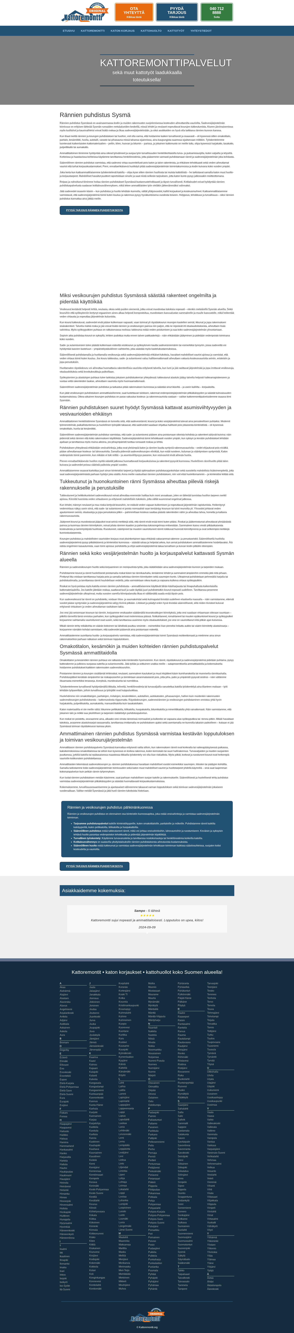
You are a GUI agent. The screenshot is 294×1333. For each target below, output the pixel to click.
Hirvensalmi (66, 1204)
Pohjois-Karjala (156, 1211)
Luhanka (123, 1200)
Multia (151, 983)
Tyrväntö (212, 1057)
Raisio (181, 1020)
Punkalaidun (155, 1263)
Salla (180, 1112)
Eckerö (63, 1057)
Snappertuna (185, 1197)
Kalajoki (93, 1072)
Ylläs (210, 1255)
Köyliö (122, 1075)
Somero (182, 1211)
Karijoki (93, 1112)
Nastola (152, 1035)
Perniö (151, 1156)
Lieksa (122, 1160)
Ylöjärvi (211, 1266)
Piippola (152, 1186)
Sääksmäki (184, 1263)
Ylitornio (211, 1248)
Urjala (210, 1079)
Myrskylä (153, 1005)
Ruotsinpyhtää (186, 1082)
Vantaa (211, 1141)
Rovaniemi (184, 1071)
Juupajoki (94, 1027)
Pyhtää (152, 1274)
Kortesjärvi (124, 990)
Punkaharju (154, 1259)
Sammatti (183, 1123)
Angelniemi (66, 1009)
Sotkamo (182, 1219)
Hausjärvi (65, 1179)
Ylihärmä (212, 1237)
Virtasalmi (212, 1219)
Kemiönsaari (96, 1174)
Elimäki (64, 1061)
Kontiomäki (95, 1288)
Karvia (92, 1138)
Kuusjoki (123, 1049)
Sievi (180, 1160)
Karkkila (93, 1127)
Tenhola (211, 998)
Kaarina (93, 1057)
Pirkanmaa (154, 1193)
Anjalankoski (67, 1013)
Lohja (122, 1178)
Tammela (183, 1285)
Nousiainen (154, 1053)
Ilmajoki (64, 1260)
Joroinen (94, 1005)
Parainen (153, 1127)
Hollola (64, 1208)
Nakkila (152, 1031)
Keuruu (93, 1204)
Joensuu (94, 998)
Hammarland (67, 1146)
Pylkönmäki (184, 994)
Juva (91, 1031)
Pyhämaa (153, 1285)
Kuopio (122, 1023)
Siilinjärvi (183, 1174)
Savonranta (184, 1149)
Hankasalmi (66, 1149)
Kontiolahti (95, 1285)
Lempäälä (124, 1145)
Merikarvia (124, 1263)
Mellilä (122, 1255)
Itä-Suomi (65, 1289)
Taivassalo (183, 1281)
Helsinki (64, 1190)
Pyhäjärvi (153, 1281)
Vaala (210, 1112)
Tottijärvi (211, 1031)
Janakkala (94, 994)
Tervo (210, 1001)
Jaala (92, 987)
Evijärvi (64, 1105)
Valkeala (212, 1127)
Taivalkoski (184, 1278)
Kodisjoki (94, 1259)
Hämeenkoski (67, 1230)
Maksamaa (125, 1244)
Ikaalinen (65, 1256)
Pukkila (152, 1252)
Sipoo (181, 1185)
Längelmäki (125, 1226)
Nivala (151, 1042)
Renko (181, 1053)
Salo (180, 1116)
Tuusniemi (213, 1046)
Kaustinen (94, 1156)
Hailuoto (64, 1131)
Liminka (123, 1171)
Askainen (65, 1027)
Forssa (63, 1116)
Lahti (121, 1082)
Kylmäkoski (125, 1053)
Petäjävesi (154, 1167)
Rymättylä (183, 1093)
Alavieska (65, 1002)
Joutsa (92, 1009)
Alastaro (64, 998)
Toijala (210, 1020)
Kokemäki (94, 1263)
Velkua (211, 1167)
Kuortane (124, 1031)
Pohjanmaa (154, 1204)
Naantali (152, 1027)
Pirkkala (152, 1197)
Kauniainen (95, 1152)
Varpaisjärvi (213, 1149)
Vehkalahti (213, 1156)
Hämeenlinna (67, 1238)
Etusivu (69, 30)
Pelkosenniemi (156, 1142)
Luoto (122, 1215)
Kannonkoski (96, 1097)
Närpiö (152, 1075)
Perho (151, 1149)
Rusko (181, 1090)
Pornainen (154, 1237)
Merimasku (125, 1266)
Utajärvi (211, 1082)
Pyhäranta (183, 983)
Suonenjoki (184, 1248)
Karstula (93, 1130)
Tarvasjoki (212, 983)
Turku (210, 1035)
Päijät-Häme (184, 998)
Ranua (181, 1031)
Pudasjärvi (154, 1248)
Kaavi (92, 1061)
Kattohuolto (151, 30)
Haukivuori (66, 1175)
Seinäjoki (183, 1156)
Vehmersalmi (214, 1163)
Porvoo (152, 1241)
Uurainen (212, 1093)
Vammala (212, 1134)
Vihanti (211, 1185)
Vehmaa (211, 1160)
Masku (122, 1252)
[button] (62, 925)
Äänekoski (213, 1289)
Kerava (93, 1182)
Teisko (210, 990)
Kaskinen (94, 1141)
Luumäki (123, 1218)
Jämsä (92, 1042)
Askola (63, 1031)
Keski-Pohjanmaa (99, 1189)
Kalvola (93, 1079)
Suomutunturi (185, 1244)
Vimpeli (211, 1208)
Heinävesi (65, 1186)
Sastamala (183, 1130)
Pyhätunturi (184, 990)
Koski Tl (123, 994)
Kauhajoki (94, 1145)
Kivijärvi (93, 1255)
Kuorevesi (124, 1027)
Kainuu (93, 1064)
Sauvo (181, 1138)
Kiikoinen (94, 1222)
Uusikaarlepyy (215, 1097)
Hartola (64, 1160)
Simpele (182, 1182)
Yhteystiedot (201, 30)
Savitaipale (184, 1141)
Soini (180, 1204)
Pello (151, 1145)
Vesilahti (212, 1174)
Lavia (122, 1127)
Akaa (62, 987)
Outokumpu (154, 1105)
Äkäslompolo (214, 1285)
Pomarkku (153, 1230)
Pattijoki (152, 1138)
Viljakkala (212, 1200)
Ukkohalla (212, 1071)
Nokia (151, 1046)
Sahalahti (183, 1108)
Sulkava (182, 1222)
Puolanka (153, 1266)
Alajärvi (64, 994)
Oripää (152, 1090)
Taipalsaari (184, 1274)
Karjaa (92, 1119)
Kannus (93, 1101)
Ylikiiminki (212, 1241)
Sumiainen (184, 1226)
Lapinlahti (124, 1101)
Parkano (152, 1134)
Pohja (151, 1200)
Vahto (210, 1119)
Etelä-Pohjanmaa (69, 1087)
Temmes (211, 994)
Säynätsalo (184, 1259)
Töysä (210, 1064)
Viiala (210, 1193)
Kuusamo (124, 1046)
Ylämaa (211, 1259)
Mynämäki (153, 1001)
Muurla (152, 998)
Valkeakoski (213, 1123)
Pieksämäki (154, 1171)
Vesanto (211, 1171)
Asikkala (64, 1024)
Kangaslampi (96, 1086)
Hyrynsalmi (66, 1223)
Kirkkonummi (96, 1233)
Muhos (122, 1288)
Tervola (211, 1005)
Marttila (123, 1248)
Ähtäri (210, 1281)
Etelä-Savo (66, 1090)
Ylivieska (212, 1252)
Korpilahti (124, 983)
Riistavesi (183, 1060)
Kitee (92, 1241)
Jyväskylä (94, 1035)
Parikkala (153, 1131)
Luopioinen (125, 1207)
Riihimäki (183, 1057)
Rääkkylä (183, 1097)
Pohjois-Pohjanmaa (159, 1215)
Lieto (121, 1163)
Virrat (210, 1215)
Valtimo (211, 1130)
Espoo (63, 1079)
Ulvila (210, 1075)
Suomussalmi (185, 1241)
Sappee (182, 1127)
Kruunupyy (124, 1009)
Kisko (92, 1237)
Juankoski (94, 1016)
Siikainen (183, 1163)
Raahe (181, 1013)
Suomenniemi (185, 1233)
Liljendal (123, 1167)
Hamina (64, 1142)
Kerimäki (94, 1185)
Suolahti (182, 1230)
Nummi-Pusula (156, 1060)
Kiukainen (94, 1248)
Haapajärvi (66, 1124)
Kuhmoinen (125, 1020)
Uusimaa (212, 1104)
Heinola (64, 1182)
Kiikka (92, 1219)
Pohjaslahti (154, 1208)
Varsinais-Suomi (216, 1152)
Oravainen (154, 1083)
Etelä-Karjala (67, 1083)
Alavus (63, 1005)
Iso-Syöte (65, 1285)
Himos (63, 1197)
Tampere (182, 1289)
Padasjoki (153, 1112)
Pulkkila (152, 1255)
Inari (62, 1271)
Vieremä (211, 1182)
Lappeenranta (126, 1108)
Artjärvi (63, 1020)
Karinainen (95, 1116)
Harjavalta (65, 1157)
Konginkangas (97, 1277)
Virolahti (211, 1211)
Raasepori (183, 1016)
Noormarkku (155, 1049)
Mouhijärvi (124, 1285)
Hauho (63, 1168)
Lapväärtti (124, 1119)
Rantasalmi (184, 1024)
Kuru (121, 1038)
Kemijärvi (94, 1167)
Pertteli (152, 1160)
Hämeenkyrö (67, 1234)
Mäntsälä (153, 1009)
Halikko (64, 1135)
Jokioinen (94, 1002)
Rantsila (182, 1027)
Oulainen (153, 1097)
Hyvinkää (65, 1227)
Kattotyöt (176, 30)
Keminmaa (95, 1171)
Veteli (210, 1178)
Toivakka (212, 1023)
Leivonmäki (125, 1134)
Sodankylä (183, 1200)
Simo (180, 1178)
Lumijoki (123, 1204)
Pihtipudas (154, 1189)
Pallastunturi (155, 1119)
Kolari (92, 1270)
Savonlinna (184, 1145)
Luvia (122, 1222)
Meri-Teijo (124, 1270)
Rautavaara (184, 1042)
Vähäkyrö (212, 1226)
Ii (60, 1245)
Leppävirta (124, 1149)
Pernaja (152, 1153)
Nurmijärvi (153, 1068)
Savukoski (183, 1152)
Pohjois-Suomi (156, 1222)
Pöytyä (181, 1005)
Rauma (182, 1035)
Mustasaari (154, 990)
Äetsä (210, 1278)
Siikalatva (183, 1171)
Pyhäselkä (183, 987)
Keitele (93, 1160)
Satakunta (183, 1134)
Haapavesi (66, 1127)
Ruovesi (182, 1086)
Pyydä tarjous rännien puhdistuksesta (94, 210)
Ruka (181, 1075)
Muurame (153, 994)
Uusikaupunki (214, 1101)
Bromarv (64, 1042)
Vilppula (211, 1204)
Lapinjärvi (124, 1097)
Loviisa (122, 1196)
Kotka (122, 998)
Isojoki (63, 1278)
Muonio (152, 987)
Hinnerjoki (65, 1201)
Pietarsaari (154, 1178)
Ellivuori (64, 1065)
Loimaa (123, 1185)
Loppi (122, 1193)
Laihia (122, 1086)
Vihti (209, 1189)
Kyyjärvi (123, 1060)
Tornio (210, 1027)
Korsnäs (123, 987)
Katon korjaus (123, 30)
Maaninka (124, 1241)
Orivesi (152, 1094)
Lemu (122, 1141)
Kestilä (93, 1197)
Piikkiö (152, 1182)
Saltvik (181, 1119)
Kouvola (123, 1001)
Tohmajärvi (213, 1012)
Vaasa (210, 1116)
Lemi (121, 1138)
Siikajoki (182, 1167)
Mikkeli (122, 1281)
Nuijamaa (153, 1057)
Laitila (122, 1090)
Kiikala (93, 1215)
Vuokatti (211, 1222)
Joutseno (94, 1013)
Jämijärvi (94, 1038)
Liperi (122, 1174)
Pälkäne (182, 1001)
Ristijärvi (182, 1068)
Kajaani (93, 1068)
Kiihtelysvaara (97, 1211)
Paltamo (152, 1123)
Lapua (122, 1116)
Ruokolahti (184, 1079)
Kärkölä (123, 1068)
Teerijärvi (212, 987)
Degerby (64, 1050)
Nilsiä (151, 1038)
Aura (62, 1035)
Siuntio (181, 1193)
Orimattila (153, 1086)
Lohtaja (123, 1182)
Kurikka (123, 1035)
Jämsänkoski (96, 1046)
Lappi (122, 1112)
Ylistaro (211, 1244)
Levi (121, 1156)
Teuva (210, 1009)
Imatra (63, 1267)
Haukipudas (66, 1171)
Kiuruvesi (94, 1252)
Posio (151, 1244)
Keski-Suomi (96, 1193)
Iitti (61, 1252)
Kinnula (93, 1230)
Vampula (212, 1138)
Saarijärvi (183, 1105)
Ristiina (182, 1064)
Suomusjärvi (184, 1237)
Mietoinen (124, 1277)
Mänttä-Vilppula (156, 1016)
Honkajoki (65, 1212)
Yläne (210, 1263)
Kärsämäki (124, 1071)
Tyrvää (211, 1060)
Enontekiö (65, 1076)
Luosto (122, 1211)
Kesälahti (94, 1200)
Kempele (94, 1178)
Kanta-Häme (96, 1105)
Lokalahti (124, 1189)
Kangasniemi (96, 1090)
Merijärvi (123, 1259)
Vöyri (210, 1230)
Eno (62, 1068)
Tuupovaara (213, 1042)
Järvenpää (95, 1049)
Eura (62, 1098)
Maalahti (123, 1237)
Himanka (65, 1193)
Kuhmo (122, 1016)
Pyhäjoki (153, 1278)
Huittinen (65, 1215)
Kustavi (123, 1042)
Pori (150, 1233)
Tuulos (211, 1038)
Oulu (150, 1101)
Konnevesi (95, 1281)
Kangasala (95, 1083)
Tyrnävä (211, 1053)
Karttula (93, 1134)
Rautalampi (184, 1038)
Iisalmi (63, 1249)
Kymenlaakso (126, 1057)
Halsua (64, 1138)
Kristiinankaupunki (129, 1005)
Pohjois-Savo (155, 1219)
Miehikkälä (124, 1274)
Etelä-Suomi (66, 1094)
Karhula (93, 1108)
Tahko (181, 1270)
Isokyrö (64, 1282)
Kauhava (94, 1149)
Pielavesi (153, 1175)
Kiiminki (93, 1226)
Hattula (64, 1164)
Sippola (182, 1189)
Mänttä (152, 1012)
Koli (91, 1274)
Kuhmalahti (125, 1012)
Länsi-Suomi (125, 1229)
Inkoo (63, 1274)
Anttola (63, 1016)
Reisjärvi (182, 1049)
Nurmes (152, 1064)
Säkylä (181, 1255)
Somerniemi (184, 1208)
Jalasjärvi (94, 991)
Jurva (92, 1020)
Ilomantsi (65, 1263)
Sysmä (181, 1252)
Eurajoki (64, 1101)
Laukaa (123, 1123)
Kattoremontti (93, 30)
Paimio (152, 1116)
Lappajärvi (124, 1104)
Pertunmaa (154, 1164)
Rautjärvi (183, 1046)
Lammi (122, 1093)
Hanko (63, 1153)
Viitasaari (212, 1197)
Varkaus (211, 1145)
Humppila (65, 1219)
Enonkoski (65, 1072)
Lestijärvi (123, 1152)
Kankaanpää (96, 1094)
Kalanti (93, 1075)
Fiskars (64, 1112)
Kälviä (122, 1064)
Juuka (92, 1024)
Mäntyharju (154, 1020)
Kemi (92, 1163)
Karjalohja (94, 1123)
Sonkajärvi (183, 1215)
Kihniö (92, 1208)
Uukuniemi (213, 1090)
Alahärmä (65, 991)
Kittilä (92, 1244)
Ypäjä (210, 1270)
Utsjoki (211, 1086)
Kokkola (93, 1266)
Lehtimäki (124, 1130)
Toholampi (213, 1016)
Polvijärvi (153, 1226)
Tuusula (211, 1049)
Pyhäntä (152, 1289)
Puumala (153, 1270)
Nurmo (152, 1071)
